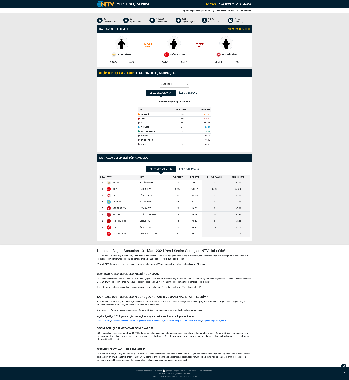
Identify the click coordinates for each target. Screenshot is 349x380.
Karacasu (125, 321)
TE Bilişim (193, 376)
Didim (218, 321)
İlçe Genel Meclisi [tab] (189, 92)
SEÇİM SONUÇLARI (111, 73)
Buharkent (188, 321)
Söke (161, 321)
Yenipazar (179, 321)
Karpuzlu (206, 321)
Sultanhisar (169, 321)
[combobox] (174, 83)
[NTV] (106, 4)
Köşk (213, 321)
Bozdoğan (101, 321)
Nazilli (156, 321)
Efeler (223, 321)
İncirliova (197, 321)
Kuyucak (149, 321)
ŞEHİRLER (211, 4)
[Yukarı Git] (343, 372)
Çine (108, 321)
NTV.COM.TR (227, 4)
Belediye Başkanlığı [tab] (161, 92)
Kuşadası (141, 321)
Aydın (131, 73)
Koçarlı (133, 321)
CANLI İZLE (245, 4)
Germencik (115, 321)
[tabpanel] (174, 125)
